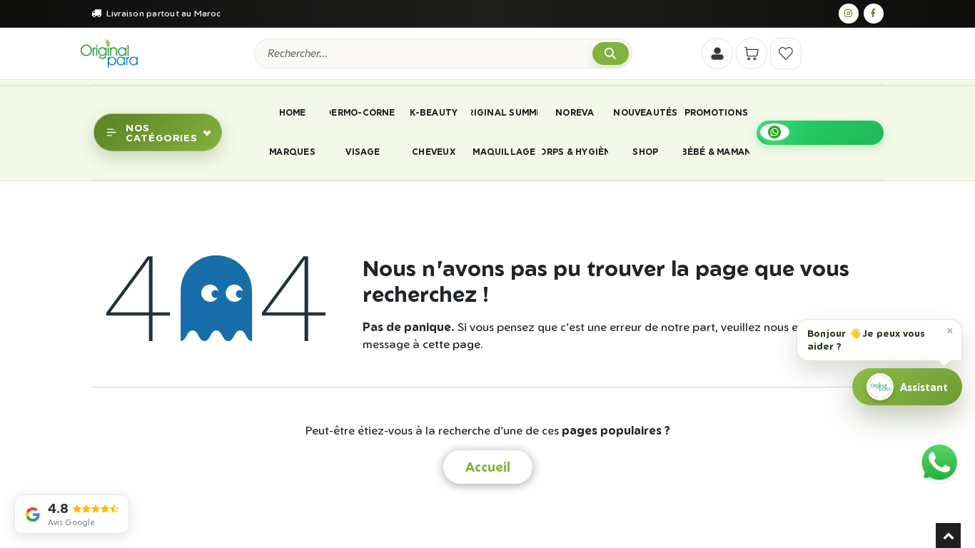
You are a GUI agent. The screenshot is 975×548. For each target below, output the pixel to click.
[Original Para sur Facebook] (874, 14)
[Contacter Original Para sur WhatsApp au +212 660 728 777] (939, 462)
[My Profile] (717, 53)
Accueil (487, 467)
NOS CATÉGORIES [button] (161, 132)
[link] (820, 133)
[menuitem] (292, 112)
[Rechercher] (610, 54)
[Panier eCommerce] (751, 53)
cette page (451, 344)
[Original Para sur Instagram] (849, 14)
